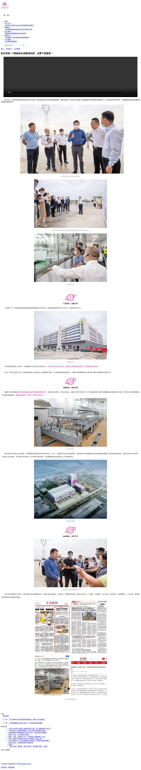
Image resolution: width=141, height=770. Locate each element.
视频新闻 (26, 37)
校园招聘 (14, 41)
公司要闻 (8, 37)
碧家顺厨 (14, 33)
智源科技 (8, 33)
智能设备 (14, 29)
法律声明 (4, 767)
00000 (10, 744)
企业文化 (18, 25)
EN (8, 15)
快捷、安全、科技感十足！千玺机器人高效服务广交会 (26, 736)
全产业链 (8, 31)
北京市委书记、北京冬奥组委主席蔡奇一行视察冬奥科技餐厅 (29, 740)
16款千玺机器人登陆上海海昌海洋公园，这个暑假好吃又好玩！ (29, 728)
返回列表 (6, 716)
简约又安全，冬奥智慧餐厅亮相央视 (20, 742)
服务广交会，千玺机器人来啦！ (19, 734)
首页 (6, 21)
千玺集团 (8, 29)
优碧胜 (23, 33)
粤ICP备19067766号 (24, 764)
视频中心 (8, 27)
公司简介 (8, 25)
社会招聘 (8, 41)
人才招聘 (8, 39)
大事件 (13, 25)
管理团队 (24, 25)
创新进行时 (28, 29)
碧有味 (19, 33)
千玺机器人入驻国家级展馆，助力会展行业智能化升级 (26, 730)
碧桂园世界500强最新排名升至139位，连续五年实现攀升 (27, 732)
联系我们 (31, 25)
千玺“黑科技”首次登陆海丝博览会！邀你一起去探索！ (27, 719)
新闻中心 (8, 35)
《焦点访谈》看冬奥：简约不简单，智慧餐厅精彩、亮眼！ (28, 746)
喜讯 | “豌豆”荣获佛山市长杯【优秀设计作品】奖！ (25, 738)
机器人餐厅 (21, 29)
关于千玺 (8, 23)
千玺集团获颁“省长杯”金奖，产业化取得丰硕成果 (25, 723)
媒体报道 (20, 37)
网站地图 (11, 767)
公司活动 (14, 37)
